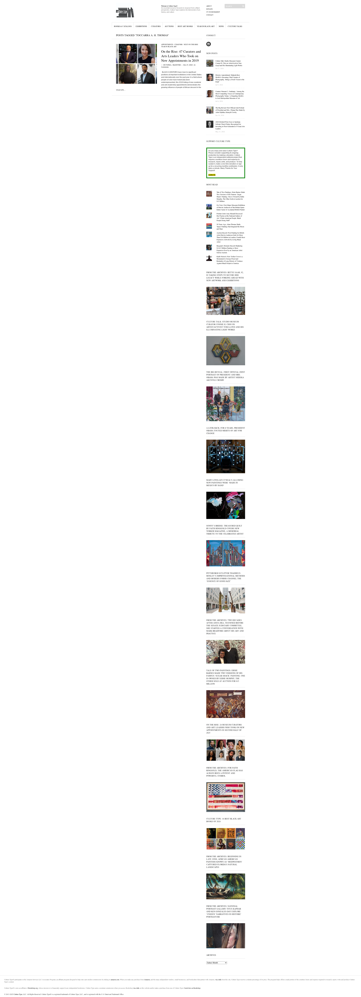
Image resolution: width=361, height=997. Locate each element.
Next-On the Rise (191, 44)
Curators (156, 26)
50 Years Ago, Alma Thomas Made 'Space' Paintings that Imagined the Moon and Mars (230, 226)
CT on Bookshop (213, 12)
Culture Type (18, 994)
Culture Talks (235, 26)
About (209, 6)
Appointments (167, 44)
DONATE (211, 175)
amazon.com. (115, 979)
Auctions (169, 26)
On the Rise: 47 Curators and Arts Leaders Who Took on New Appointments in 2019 (181, 56)
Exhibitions (141, 26)
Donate (209, 9)
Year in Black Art (206, 26)
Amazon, (147, 979)
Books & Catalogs (123, 26)
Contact (209, 15)
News (221, 26)
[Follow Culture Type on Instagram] (208, 46)
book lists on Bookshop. (192, 988)
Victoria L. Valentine (172, 65)
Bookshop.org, (33, 988)
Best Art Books (185, 26)
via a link (218, 979)
